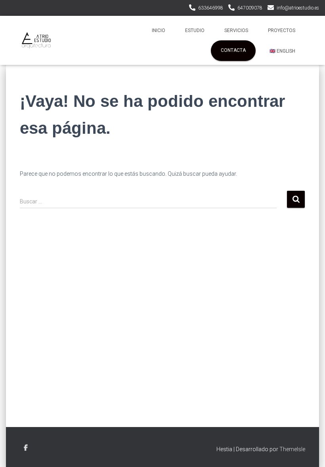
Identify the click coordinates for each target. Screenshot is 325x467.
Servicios (236, 30)
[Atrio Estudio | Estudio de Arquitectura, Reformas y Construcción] (36, 40)
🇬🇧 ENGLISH (282, 51)
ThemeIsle (292, 449)
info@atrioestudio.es (298, 8)
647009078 (249, 8)
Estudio (195, 30)
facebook (26, 448)
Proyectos (281, 30)
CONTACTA (233, 50)
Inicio (158, 30)
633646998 (210, 8)
